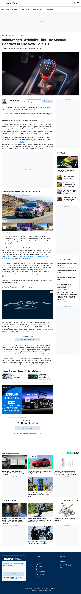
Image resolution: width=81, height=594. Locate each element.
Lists (64, 281)
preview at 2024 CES (42, 270)
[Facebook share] (18, 423)
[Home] (11, 3)
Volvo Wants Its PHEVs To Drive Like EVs (66, 271)
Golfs (22, 142)
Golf (17, 35)
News (2, 9)
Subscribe (14, 574)
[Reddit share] (33, 423)
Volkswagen (11, 35)
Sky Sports (24, 417)
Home (3, 35)
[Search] (75, 3)
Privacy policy (28, 588)
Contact (62, 561)
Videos (22, 9)
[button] (4, 227)
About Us (62, 556)
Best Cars (50, 9)
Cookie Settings (44, 588)
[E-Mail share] (37, 423)
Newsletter (42, 9)
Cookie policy (36, 588)
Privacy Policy (19, 577)
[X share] (22, 423)
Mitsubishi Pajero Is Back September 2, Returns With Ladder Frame (65, 286)
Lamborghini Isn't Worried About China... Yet (67, 264)
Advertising (63, 559)
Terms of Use (13, 578)
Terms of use (53, 588)
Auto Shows (34, 9)
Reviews (8, 9)
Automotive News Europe (14, 417)
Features (14, 9)
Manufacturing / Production (69, 267)
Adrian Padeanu (15, 100)
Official (65, 289)
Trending (65, 301)
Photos (27, 9)
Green (64, 274)
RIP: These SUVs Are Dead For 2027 (66, 278)
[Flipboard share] (29, 423)
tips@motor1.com (35, 433)
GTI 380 (15, 127)
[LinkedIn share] (26, 423)
